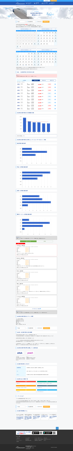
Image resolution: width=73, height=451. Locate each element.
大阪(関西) (47, 383)
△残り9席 (49, 90)
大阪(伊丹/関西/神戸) (40, 383)
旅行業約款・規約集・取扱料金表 (39, 439)
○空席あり (49, 93)
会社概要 (17, 441)
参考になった (18, 254)
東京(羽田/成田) (18, 387)
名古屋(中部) (18, 391)
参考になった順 (28, 241)
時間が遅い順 (44, 80)
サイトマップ (18, 439)
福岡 (38, 391)
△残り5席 (49, 87)
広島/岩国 (39, 387)
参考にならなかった (24, 254)
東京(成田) (25, 387)
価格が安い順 (36, 80)
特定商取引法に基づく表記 (47, 439)
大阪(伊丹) (44, 383)
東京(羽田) (22, 387)
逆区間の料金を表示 (39, 21)
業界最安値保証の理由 (28, 440)
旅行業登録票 (27, 439)
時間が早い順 (52, 80)
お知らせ (45, 440)
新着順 (45, 241)
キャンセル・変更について (40, 0)
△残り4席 (49, 105)
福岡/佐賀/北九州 (41, 391)
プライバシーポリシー (19, 440)
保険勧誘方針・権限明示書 (38, 440)
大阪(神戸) (50, 383)
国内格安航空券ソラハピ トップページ (20, 6)
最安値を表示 (46, 21)
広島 (41, 387)
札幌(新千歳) (18, 383)
